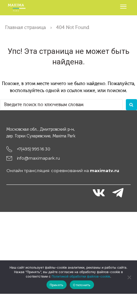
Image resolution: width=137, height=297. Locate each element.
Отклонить (81, 285)
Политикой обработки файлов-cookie (81, 276)
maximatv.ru (104, 170)
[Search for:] (61, 104)
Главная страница (25, 27)
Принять (57, 285)
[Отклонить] (129, 277)
